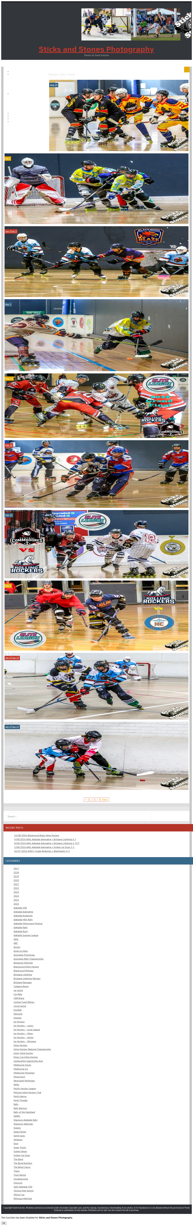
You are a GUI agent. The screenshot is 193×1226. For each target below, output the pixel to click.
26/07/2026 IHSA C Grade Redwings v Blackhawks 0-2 (42, 851)
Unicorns (18, 1183)
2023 (16, 892)
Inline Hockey (20, 1045)
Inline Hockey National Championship (32, 1049)
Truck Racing (20, 1175)
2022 (16, 888)
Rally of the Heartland (24, 1112)
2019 (16, 876)
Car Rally (18, 994)
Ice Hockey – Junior (23, 1026)
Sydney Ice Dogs (22, 1155)
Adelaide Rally (21, 927)
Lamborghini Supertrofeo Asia (28, 1061)
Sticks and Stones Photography (96, 49)
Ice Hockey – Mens (23, 1034)
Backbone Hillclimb (23, 963)
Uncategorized (21, 1179)
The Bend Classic (22, 1167)
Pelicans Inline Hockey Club (27, 1093)
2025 (16, 900)
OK (3, 1223)
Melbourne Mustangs (24, 1073)
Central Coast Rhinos (24, 1002)
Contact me (28, 121)
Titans (17, 1171)
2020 (16, 880)
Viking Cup (19, 1195)
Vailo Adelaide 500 (23, 1187)
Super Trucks (20, 1148)
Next (104, 799)
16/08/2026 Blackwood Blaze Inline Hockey (36, 835)
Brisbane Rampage (23, 982)
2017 (16, 869)
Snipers (17, 1128)
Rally (16, 1104)
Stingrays (18, 1140)
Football (18, 1010)
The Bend (18, 1159)
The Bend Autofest (23, 1163)
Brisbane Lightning (23, 975)
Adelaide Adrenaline (23, 912)
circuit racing (20, 1006)
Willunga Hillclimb (23, 1199)
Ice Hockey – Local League (27, 1030)
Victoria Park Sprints (24, 1191)
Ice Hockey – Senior (24, 1038)
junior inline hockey (23, 1053)
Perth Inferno (20, 1096)
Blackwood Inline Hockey (26, 967)
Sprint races (19, 1136)
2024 (16, 896)
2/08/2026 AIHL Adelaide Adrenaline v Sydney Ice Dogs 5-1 (44, 847)
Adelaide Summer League (26, 935)
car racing (18, 990)
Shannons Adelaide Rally (26, 1120)
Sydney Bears (20, 1151)
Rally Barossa (20, 1108)
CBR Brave (19, 998)
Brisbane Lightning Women (27, 979)
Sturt (16, 1144)
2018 (16, 872)
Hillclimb (18, 1014)
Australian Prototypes (24, 955)
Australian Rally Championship (28, 959)
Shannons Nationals (23, 1124)
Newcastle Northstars (24, 1081)
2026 (16, 904)
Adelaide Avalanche (23, 916)
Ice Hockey (19, 1022)
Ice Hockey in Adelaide (27, 93)
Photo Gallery (27, 74)
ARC (16, 943)
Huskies (18, 1018)
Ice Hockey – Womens (25, 1041)
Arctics (17, 947)
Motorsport (19, 1077)
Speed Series (20, 1132)
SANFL (17, 1116)
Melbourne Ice (21, 1069)
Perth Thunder (21, 1100)
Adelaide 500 (20, 908)
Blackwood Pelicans (23, 971)
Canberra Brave (21, 986)
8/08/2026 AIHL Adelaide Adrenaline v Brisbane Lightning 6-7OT (46, 843)
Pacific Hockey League (25, 1089)
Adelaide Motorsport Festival (28, 924)
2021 (16, 884)
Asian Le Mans (21, 951)
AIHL (16, 939)
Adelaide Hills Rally (23, 920)
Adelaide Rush (21, 931)
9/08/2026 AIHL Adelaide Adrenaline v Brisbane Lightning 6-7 (45, 839)
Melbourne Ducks (22, 1065)
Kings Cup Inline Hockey (26, 1057)
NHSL (16, 1085)
